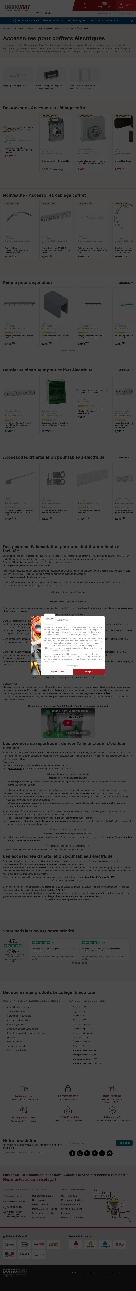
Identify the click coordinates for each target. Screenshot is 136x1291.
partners (58, 627)
